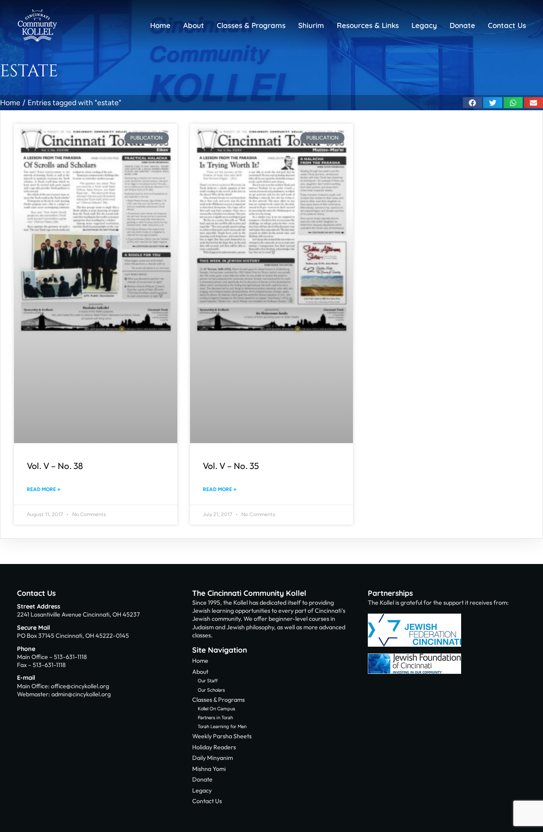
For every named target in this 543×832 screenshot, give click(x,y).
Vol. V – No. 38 (55, 465)
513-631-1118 (70, 657)
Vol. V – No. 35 (231, 465)
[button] (472, 102)
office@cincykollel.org (80, 686)
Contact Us (36, 592)
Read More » (44, 489)
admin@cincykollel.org (81, 694)
